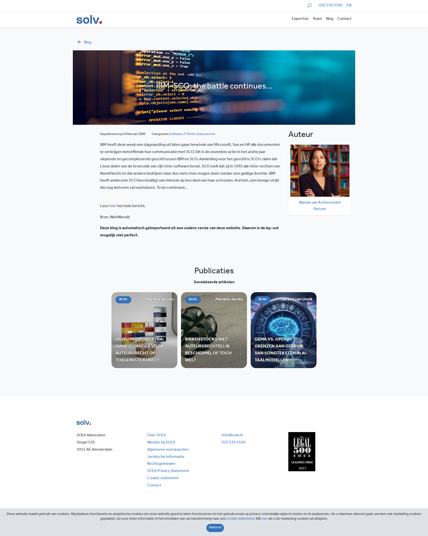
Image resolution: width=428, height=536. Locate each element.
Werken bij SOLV (161, 443)
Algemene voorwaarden (168, 450)
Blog (329, 19)
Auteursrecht (206, 134)
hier (112, 206)
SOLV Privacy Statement (168, 471)
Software (176, 134)
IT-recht (189, 134)
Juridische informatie (166, 457)
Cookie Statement (240, 519)
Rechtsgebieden (161, 464)
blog (87, 43)
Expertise (300, 19)
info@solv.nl (232, 436)
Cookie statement (163, 478)
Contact (344, 19)
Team (317, 19)
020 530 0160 (331, 6)
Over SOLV (156, 436)
